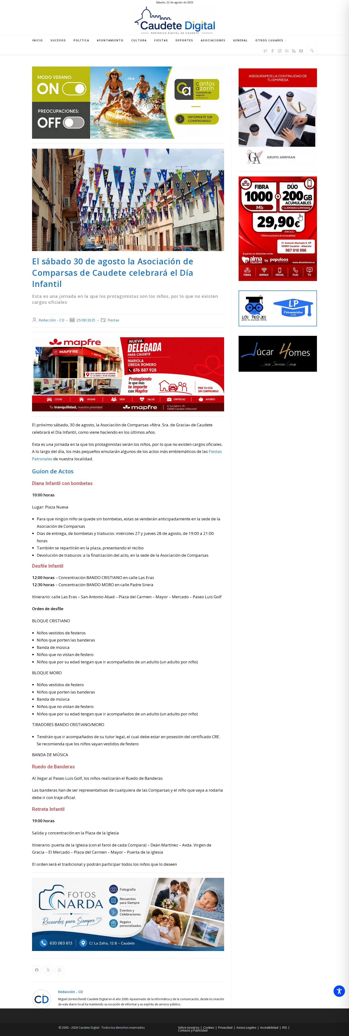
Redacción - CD (51, 320)
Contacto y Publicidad (193, 1030)
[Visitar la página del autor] (41, 998)
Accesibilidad (269, 1028)
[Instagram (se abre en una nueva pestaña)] (279, 50)
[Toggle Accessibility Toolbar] (339, 991)
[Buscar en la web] (312, 50)
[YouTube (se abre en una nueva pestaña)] (286, 50)
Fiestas (113, 320)
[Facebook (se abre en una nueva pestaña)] (272, 50)
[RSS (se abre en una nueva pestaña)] (293, 50)
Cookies (208, 1028)
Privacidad (225, 1028)
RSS (284, 1028)
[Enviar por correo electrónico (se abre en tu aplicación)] (301, 50)
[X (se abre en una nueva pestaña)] (265, 50)
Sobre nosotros (188, 1028)
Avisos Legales (246, 1028)
